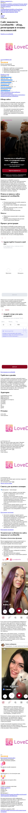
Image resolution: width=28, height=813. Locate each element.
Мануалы (19, 794)
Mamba (8, 9)
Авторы (24, 794)
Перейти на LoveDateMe (7, 34)
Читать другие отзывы (6, 483)
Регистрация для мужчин (7, 512)
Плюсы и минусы (11, 92)
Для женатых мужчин (18, 5)
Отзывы (3, 12)
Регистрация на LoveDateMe (8, 372)
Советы (7, 12)
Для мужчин (5, 489)
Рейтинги (3, 794)
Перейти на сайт (5, 74)
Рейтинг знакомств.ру (6, 1)
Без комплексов (11, 10)
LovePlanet (3, 9)
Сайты (2, 17)
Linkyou (5, 10)
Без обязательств (5, 4)
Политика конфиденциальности (9, 810)
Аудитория (7, 94)
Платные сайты (23, 4)
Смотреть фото (11, 758)
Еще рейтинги (7, 6)
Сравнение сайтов (13, 12)
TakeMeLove (13, 9)
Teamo (17, 9)
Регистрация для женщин (7, 529)
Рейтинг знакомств (5, 787)
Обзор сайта (4, 92)
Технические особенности (11, 96)
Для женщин (13, 489)
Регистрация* (4, 758)
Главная (3, 15)
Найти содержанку (14, 4)
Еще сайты (17, 10)
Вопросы (15, 795)
